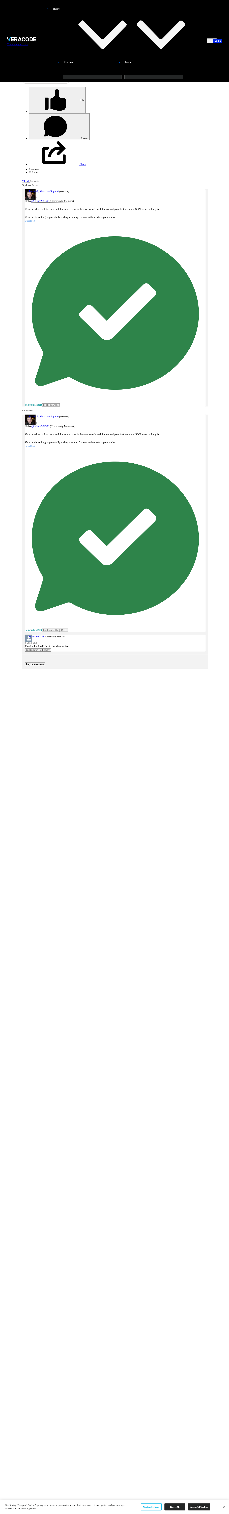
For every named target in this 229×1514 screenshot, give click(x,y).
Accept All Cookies (199, 1507)
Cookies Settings (151, 1507)
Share (82, 164)
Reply (64, 630)
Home (56, 8)
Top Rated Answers (30, 185)
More (128, 62)
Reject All (174, 1507)
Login (218, 41)
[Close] (223, 1507)
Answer (84, 138)
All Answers (27, 410)
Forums (68, 62)
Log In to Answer (35, 664)
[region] (114, 1507)
